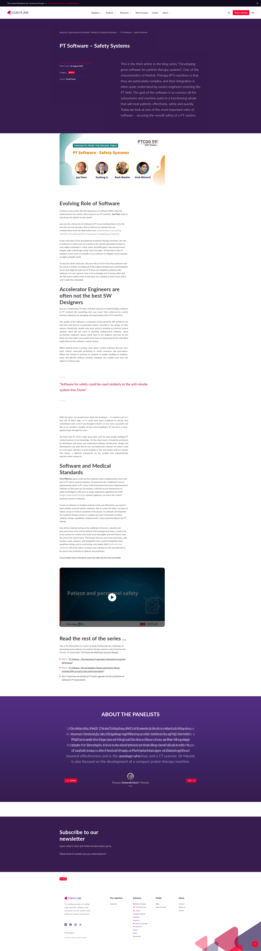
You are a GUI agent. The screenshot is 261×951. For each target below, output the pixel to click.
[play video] (112, 597)
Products (109, 12)
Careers (155, 12)
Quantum (136, 920)
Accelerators (137, 926)
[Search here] (228, 12)
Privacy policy (69, 933)
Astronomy (137, 936)
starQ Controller (141, 923)
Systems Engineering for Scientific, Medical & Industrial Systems (88, 32)
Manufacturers (140, 907)
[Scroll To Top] (255, 944)
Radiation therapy (139, 904)
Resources (124, 12)
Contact (181, 904)
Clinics (137, 911)
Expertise (113, 904)
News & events (142, 12)
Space (135, 933)
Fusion (135, 930)
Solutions (95, 12)
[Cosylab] (72, 898)
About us (182, 907)
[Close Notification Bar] (257, 3)
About (165, 12)
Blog (157, 904)
